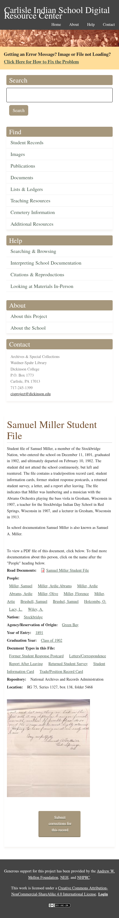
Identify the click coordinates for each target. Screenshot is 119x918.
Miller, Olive (48, 593)
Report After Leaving (26, 663)
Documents (22, 177)
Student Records (27, 142)
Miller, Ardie (87, 585)
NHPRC (83, 877)
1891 (39, 632)
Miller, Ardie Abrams (55, 585)
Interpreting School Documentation (46, 262)
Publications (23, 165)
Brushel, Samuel (66, 601)
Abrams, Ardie (20, 593)
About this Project (29, 316)
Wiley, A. (35, 609)
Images (18, 154)
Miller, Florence (76, 593)
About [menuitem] (74, 24)
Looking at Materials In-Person (42, 286)
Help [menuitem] (91, 24)
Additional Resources (32, 223)
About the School (28, 327)
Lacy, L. (15, 609)
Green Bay (70, 624)
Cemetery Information (33, 212)
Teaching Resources (30, 200)
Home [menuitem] (56, 24)
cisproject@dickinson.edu (31, 393)
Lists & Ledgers (27, 189)
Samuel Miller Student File (67, 570)
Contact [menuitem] (109, 24)
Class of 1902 (51, 640)
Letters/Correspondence (87, 655)
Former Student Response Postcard (36, 655)
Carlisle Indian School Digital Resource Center (57, 10)
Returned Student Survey (68, 663)
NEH (64, 877)
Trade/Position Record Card (61, 671)
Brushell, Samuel (33, 601)
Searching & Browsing (33, 251)
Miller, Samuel (20, 585)
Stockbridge (33, 617)
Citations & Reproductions (37, 274)
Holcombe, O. (95, 601)
